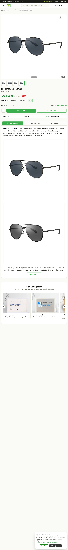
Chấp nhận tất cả (55, 546)
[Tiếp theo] (64, 306)
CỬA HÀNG (52, 110)
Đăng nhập (58, 5)
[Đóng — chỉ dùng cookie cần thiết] (64, 534)
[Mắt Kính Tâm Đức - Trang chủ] (13, 5)
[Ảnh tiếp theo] (64, 46)
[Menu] (3, 5)
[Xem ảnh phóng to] (63, 17)
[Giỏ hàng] (64, 5)
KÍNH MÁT (14, 10)
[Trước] (3, 306)
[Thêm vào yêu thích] (60, 17)
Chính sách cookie (40, 542)
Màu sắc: (6, 100)
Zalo (56, 1)
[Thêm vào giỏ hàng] (3, 111)
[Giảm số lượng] (10, 105)
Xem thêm (33, 274)
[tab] (4, 83)
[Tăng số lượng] (17, 105)
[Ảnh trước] (4, 46)
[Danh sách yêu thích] (52, 5)
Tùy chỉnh (44, 546)
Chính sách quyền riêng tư (52, 542)
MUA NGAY (21, 110)
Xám (30, 100)
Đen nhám (23, 100)
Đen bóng (14, 100)
